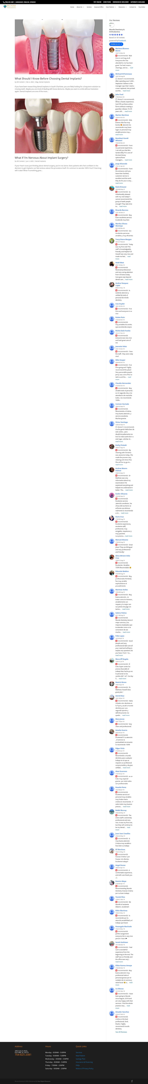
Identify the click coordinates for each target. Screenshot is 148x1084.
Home (72, 7)
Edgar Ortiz (119, 748)
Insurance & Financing (84, 1062)
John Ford (119, 94)
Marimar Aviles (121, 590)
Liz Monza (119, 989)
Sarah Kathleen (121, 942)
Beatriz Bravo (120, 682)
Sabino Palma (121, 613)
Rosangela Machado (123, 926)
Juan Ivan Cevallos (122, 833)
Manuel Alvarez (121, 540)
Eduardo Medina (122, 571)
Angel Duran (120, 865)
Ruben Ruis (120, 317)
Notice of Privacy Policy (84, 1068)
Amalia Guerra (121, 730)
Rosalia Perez (120, 787)
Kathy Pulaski (121, 445)
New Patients (110, 7)
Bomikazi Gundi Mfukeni (121, 139)
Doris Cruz (119, 517)
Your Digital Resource (44, 1081)
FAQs (78, 1065)
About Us (79, 7)
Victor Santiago (121, 422)
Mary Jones (119, 719)
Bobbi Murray (120, 810)
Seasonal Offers (98, 7)
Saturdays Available (138, 2)
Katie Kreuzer (120, 187)
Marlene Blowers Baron (122, 49)
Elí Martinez (120, 849)
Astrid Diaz (119, 696)
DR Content (20, 82)
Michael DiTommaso (123, 74)
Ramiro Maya (120, 881)
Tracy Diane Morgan (123, 239)
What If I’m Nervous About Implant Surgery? (41, 157)
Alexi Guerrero (121, 771)
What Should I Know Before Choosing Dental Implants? (48, 78)
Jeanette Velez (121, 346)
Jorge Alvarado (121, 164)
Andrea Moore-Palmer (121, 469)
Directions (107, 2)
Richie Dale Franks (122, 331)
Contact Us (132, 7)
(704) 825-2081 (9, 2)
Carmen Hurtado (122, 404)
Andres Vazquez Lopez (121, 284)
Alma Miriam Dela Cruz (122, 557)
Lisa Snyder (120, 304)
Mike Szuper (120, 360)
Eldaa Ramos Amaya (123, 965)
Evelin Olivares (121, 494)
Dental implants (44, 82)
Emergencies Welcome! (121, 2)
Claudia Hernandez (123, 383)
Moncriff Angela (121, 659)
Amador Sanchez (122, 1012)
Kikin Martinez (121, 910)
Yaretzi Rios (120, 897)
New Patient (80, 1056)
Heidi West (119, 263)
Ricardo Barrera (121, 210)
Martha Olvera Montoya (121, 225)
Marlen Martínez (122, 115)
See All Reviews (121, 1032)
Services (89, 7)
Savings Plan (80, 1059)
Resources (122, 7)
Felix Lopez (119, 636)
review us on (115, 44)
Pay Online (97, 2)
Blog (36, 82)
